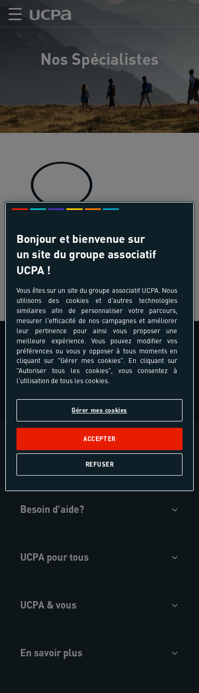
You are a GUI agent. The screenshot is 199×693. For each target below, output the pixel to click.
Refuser (99, 464)
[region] (99, 346)
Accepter (99, 439)
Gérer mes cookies (99, 410)
